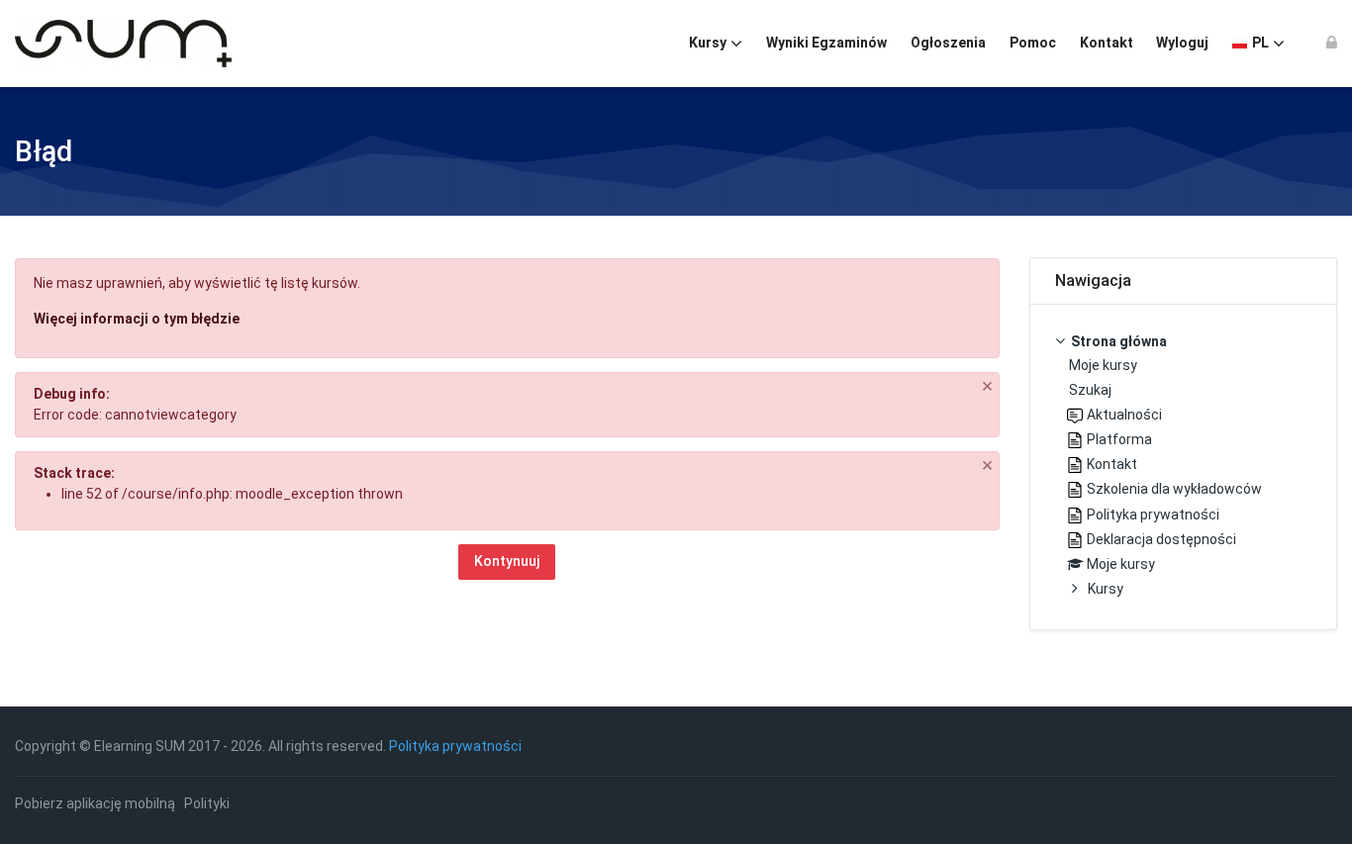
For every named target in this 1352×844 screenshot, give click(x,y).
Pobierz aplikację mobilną (95, 803)
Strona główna (1119, 341)
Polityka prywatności (455, 746)
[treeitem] (1183, 466)
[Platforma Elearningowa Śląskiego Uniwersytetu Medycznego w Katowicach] (123, 43)
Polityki (207, 803)
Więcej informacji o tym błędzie (137, 319)
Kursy (1105, 589)
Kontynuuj (506, 561)
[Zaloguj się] (1331, 43)
